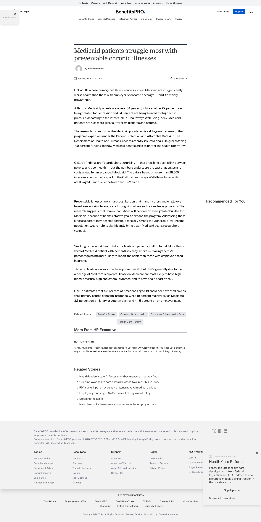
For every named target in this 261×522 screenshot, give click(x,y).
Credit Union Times (125, 501)
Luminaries (40, 477)
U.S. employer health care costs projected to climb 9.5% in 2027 (119, 381)
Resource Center (142, 3)
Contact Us (117, 473)
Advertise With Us (121, 463)
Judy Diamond (110, 3)
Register (239, 11)
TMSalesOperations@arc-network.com (106, 351)
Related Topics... (83, 314)
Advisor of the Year (44, 482)
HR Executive (104, 506)
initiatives (134, 206)
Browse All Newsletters (222, 498)
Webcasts (95, 3)
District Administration (128, 506)
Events (76, 473)
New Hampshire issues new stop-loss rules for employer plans (118, 404)
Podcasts (83, 3)
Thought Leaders (174, 3)
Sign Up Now (232, 490)
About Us (116, 458)
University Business (154, 506)
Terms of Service (159, 463)
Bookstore (158, 3)
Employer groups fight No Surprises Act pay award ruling (115, 393)
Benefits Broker (42, 458)
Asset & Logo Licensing (124, 468)
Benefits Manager (43, 463)
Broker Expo (23, 11)
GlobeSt (147, 501)
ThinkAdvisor (50, 501)
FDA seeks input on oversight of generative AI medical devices (117, 387)
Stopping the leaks (91, 398)
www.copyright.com (148, 347)
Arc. (103, 514)
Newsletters (223, 11)
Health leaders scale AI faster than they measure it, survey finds (119, 376)
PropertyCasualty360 (75, 501)
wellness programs (165, 206)
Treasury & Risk (167, 501)
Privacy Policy (157, 468)
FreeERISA (125, 3)
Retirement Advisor (44, 468)
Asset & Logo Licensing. (169, 351)
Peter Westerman (95, 68)
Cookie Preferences (168, 514)
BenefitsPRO (101, 501)
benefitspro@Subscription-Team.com (54, 443)
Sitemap (76, 482)
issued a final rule (156, 141)
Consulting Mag (191, 501)
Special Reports (42, 473)
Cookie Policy (157, 458)
